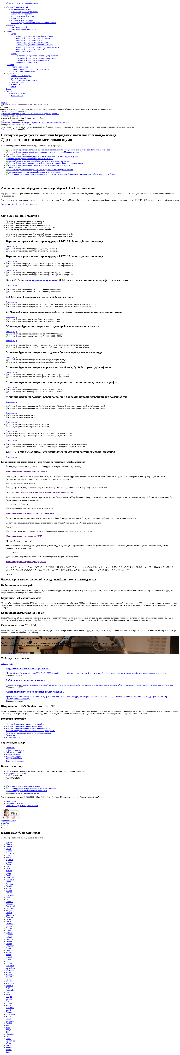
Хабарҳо (9, 91)
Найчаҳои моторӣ (13, 752)
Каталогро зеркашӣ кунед (12, 204)
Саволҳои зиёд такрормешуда (23, 71)
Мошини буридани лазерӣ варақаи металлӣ (24, 726)
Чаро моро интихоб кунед (21, 76)
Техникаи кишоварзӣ (15, 761)
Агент (13, 87)
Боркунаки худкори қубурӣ (22, 20)
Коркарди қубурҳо (13, 757)
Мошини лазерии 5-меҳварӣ (22, 16)
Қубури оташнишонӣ (15, 750)
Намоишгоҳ (16, 84)
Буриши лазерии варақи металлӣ (24, 12)
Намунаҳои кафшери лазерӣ (27, 62)
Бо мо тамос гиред (30, 204)
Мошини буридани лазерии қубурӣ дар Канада (26, 471)
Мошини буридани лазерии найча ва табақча (34, 45)
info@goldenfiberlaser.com (16, 773)
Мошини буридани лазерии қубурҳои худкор (34, 36)
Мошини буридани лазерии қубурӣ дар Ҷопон (26, 562)
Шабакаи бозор (17, 82)
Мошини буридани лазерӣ (17, 7)
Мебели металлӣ (13, 754)
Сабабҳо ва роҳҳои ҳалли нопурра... (25, 680)
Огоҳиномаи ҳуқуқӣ (14, 803)
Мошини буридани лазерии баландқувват (33, 38)
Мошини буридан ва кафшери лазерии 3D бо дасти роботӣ (30, 731)
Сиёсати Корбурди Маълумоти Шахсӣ (22, 806)
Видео (13, 34)
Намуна (14, 54)
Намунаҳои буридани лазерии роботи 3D (33, 60)
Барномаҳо (10, 25)
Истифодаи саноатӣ (19, 27)
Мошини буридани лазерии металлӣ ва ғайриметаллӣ (33, 23)
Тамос (8, 89)
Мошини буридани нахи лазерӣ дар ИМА (24, 536)
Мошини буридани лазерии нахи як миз (32, 42)
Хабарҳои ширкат (18, 93)
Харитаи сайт (11, 801)
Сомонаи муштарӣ (18, 78)
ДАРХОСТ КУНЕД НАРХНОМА (15, 653)
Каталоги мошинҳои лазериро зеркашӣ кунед (30, 69)
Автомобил (10, 748)
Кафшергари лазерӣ (24, 51)
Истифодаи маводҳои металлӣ (23, 29)
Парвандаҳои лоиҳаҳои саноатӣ (24, 80)
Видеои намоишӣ (13, 735)
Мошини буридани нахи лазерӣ (29, 40)
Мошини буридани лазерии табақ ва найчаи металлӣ (28, 728)
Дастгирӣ (10, 65)
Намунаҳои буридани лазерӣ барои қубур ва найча (37, 56)
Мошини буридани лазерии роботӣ (30, 49)
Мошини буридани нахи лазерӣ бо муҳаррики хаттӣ (37, 47)
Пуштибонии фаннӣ (19, 67)
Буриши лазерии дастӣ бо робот (24, 14)
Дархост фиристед (8, 821)
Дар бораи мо (11, 73)
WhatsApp (5, 823)
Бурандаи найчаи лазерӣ (21, 9)
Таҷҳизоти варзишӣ (14, 759)
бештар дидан (6, 111)
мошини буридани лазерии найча (41, 280)
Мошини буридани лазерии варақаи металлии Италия (30, 513)
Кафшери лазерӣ (18, 18)
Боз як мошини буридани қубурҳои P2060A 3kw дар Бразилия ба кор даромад (40, 492)
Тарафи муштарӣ (13, 737)
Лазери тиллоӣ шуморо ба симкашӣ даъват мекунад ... (35, 691)
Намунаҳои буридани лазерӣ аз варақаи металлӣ (36, 58)
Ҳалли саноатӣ (17, 96)
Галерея (9, 31)
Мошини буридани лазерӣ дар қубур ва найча (25, 724)
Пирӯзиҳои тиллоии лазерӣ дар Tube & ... (28, 668)
